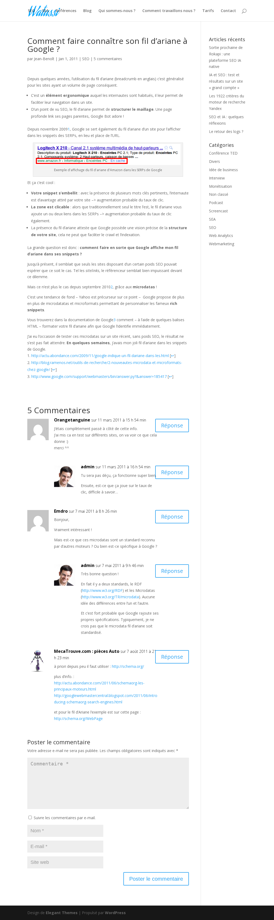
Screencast (218, 210)
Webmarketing (221, 243)
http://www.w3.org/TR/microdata (110, 596)
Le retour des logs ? (226, 131)
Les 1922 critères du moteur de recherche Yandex (227, 102)
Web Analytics (221, 235)
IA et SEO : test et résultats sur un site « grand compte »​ (226, 81)
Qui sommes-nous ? (116, 11)
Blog (87, 11)
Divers (214, 161)
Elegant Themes (62, 912)
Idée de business (223, 169)
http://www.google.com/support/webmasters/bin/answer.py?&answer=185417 (99, 376)
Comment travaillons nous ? (168, 11)
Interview (217, 178)
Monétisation (220, 186)
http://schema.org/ (128, 666)
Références (66, 11)
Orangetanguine (72, 420)
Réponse (172, 425)
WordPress (115, 912)
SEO (31, 11)
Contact (228, 11)
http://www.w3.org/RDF (102, 590)
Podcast (216, 202)
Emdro (61, 511)
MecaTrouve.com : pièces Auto (86, 651)
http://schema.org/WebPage (78, 718)
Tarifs (208, 11)
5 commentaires (108, 58)
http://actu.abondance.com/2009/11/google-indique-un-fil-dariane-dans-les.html (100, 355)
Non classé (218, 194)
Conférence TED (223, 153)
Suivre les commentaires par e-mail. (65, 817)
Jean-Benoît (44, 58)
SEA (45, 11)
